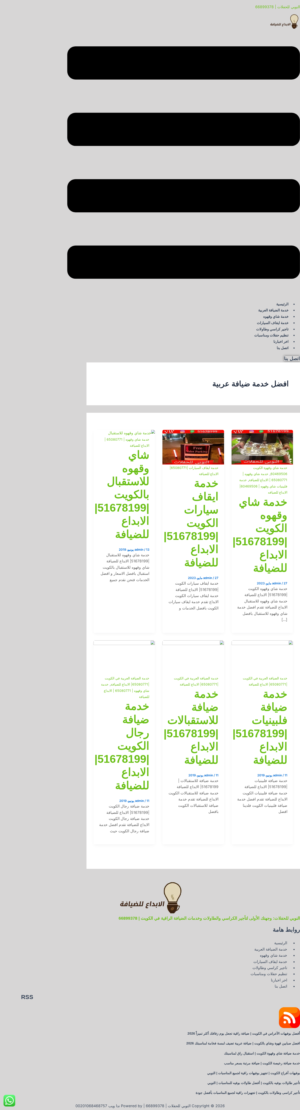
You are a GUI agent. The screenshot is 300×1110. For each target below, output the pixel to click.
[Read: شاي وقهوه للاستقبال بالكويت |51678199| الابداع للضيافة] (131, 433)
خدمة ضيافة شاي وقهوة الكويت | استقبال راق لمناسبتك (262, 1053)
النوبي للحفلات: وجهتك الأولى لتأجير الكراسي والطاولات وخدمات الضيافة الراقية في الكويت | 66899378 (209, 918)
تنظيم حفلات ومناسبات (271, 335)
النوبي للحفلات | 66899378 (277, 6)
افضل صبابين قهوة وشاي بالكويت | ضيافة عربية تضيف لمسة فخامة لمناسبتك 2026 (243, 1043)
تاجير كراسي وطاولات (272, 329)
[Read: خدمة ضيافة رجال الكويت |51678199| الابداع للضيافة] (124, 643)
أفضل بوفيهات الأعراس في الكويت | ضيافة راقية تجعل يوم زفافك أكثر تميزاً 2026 (244, 1033)
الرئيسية (282, 304)
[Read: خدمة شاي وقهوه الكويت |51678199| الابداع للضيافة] (262, 433)
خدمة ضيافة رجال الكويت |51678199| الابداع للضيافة (121, 745)
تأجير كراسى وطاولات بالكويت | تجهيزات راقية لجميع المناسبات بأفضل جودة (248, 1093)
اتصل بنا (283, 348)
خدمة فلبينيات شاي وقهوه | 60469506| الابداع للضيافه (263, 486)
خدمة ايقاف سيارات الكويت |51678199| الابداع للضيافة (191, 522)
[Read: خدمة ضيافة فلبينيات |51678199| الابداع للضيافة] (262, 643)
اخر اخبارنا (281, 341)
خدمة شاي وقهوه (276, 316)
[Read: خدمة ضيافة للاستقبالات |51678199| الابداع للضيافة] (193, 643)
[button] (183, 163)
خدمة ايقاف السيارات (273, 323)
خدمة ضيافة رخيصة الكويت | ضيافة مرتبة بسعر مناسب (262, 1063)
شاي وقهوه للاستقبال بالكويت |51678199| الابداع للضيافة (121, 494)
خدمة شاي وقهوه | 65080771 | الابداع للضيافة (125, 690)
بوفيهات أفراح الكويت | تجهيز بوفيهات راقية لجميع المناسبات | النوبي (253, 1073)
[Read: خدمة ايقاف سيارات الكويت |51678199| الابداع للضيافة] (193, 433)
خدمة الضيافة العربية (273, 310)
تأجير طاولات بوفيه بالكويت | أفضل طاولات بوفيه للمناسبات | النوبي (253, 1083)
